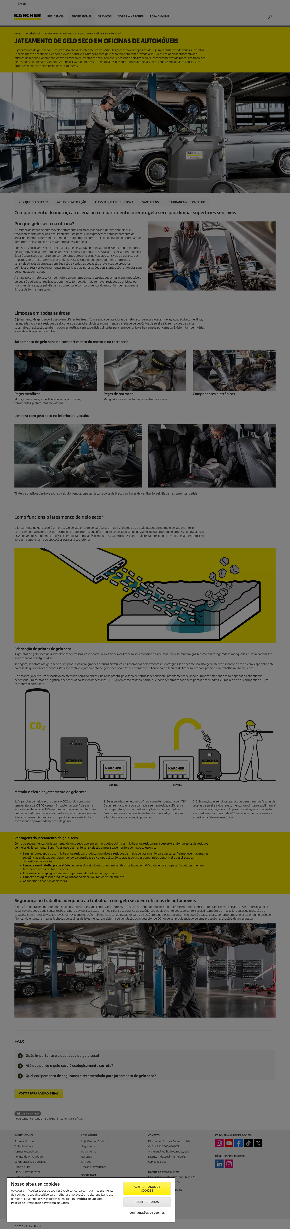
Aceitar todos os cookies (147, 1188)
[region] (91, 1199)
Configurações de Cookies (147, 1213)
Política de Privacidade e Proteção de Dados (40, 1203)
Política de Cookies (89, 1199)
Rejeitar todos (147, 1202)
